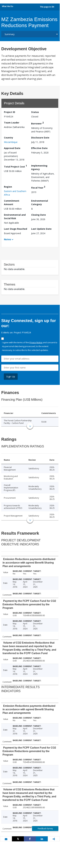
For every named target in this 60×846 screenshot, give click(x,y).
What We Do (7, 6)
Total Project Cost (15, 166)
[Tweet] (18, 839)
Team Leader (11, 122)
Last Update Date (41, 228)
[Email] (6, 839)
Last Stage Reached (15, 228)
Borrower (37, 123)
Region (8, 186)
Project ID (9, 112)
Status (35, 112)
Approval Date (12, 148)
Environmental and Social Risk (15, 216)
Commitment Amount (11, 202)
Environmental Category (39, 202)
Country (8, 137)
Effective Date (39, 148)
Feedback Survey (45, 828)
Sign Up (10, 376)
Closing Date (38, 214)
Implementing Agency (39, 167)
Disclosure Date (40, 137)
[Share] (30, 839)
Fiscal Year (38, 187)
